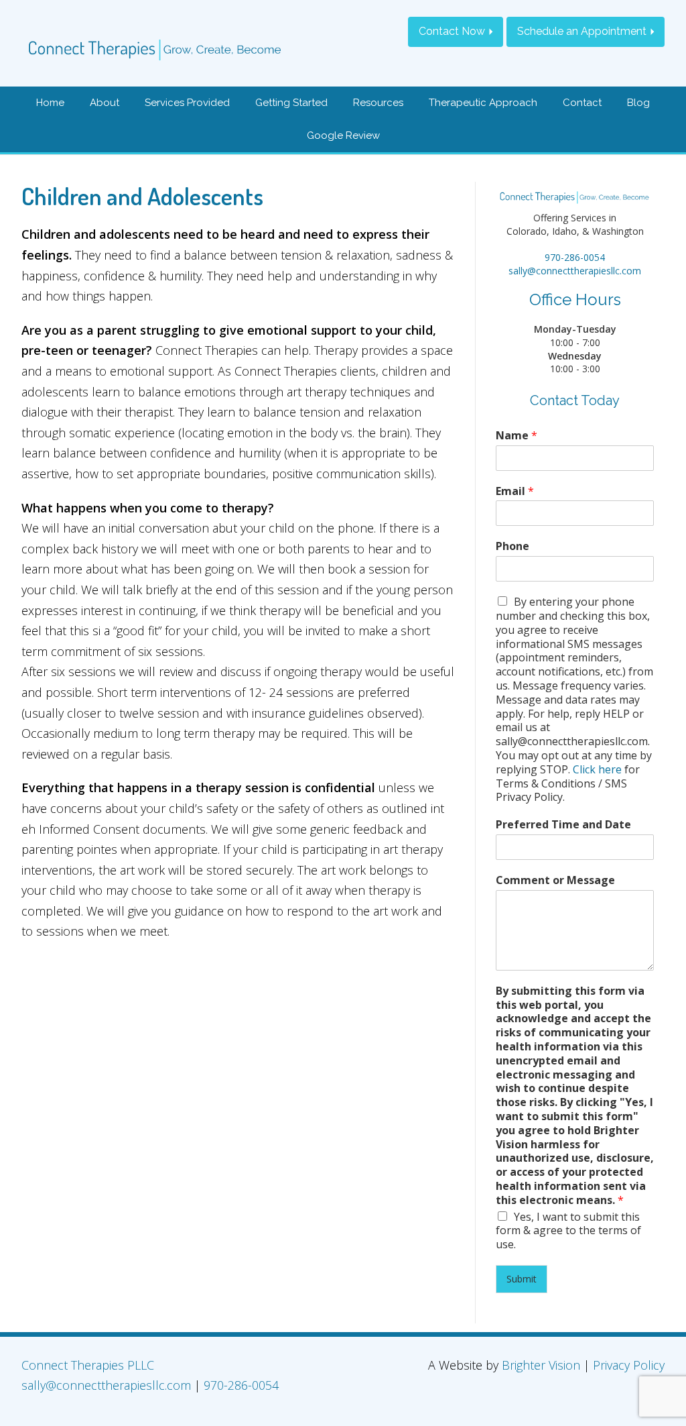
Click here (597, 769)
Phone (512, 546)
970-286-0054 (575, 257)
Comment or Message (555, 880)
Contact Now (452, 31)
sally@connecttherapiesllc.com (574, 270)
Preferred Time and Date (563, 825)
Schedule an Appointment (581, 31)
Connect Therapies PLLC (87, 1365)
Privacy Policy (629, 1365)
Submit (521, 1278)
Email (515, 491)
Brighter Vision (541, 1365)
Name (516, 436)
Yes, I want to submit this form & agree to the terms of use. (568, 1230)
